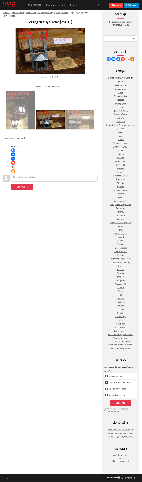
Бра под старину (61, 13)
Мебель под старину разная (39, 13)
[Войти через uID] (13, 150)
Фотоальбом (18, 13)
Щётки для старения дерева (120, 433)
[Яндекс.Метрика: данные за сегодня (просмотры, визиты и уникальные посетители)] (126, 477)
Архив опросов (121, 409)
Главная (6, 13)
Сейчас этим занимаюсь (120, 382)
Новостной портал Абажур (120, 429)
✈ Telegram (131, 5)
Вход (127, 25)
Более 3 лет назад (117, 395)
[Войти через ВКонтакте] (13, 154)
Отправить (22, 187)
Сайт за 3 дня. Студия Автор (121, 437)
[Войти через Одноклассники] (13, 171)
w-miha (61, 86)
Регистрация (118, 25)
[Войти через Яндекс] (13, 163)
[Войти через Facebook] (13, 159)
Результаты (109, 409)
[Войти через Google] (13, 167)
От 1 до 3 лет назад (117, 389)
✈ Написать (115, 5)
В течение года (115, 376)
